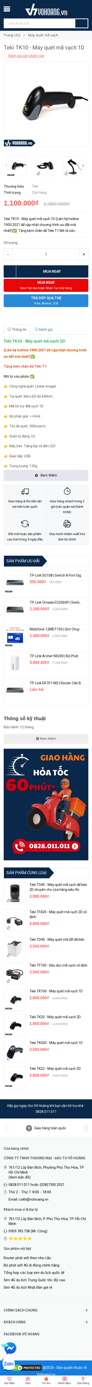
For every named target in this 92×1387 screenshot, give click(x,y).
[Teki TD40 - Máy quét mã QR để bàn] (15, 948)
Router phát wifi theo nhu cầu (27, 1258)
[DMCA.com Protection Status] (23, 1368)
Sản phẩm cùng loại (26, 872)
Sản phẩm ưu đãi (23, 561)
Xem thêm (47, 739)
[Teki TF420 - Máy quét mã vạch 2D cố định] (15, 921)
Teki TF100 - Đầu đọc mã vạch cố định (58, 965)
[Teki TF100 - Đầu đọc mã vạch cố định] (15, 974)
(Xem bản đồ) (20, 1177)
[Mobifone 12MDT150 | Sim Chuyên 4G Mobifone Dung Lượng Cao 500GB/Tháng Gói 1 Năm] (15, 636)
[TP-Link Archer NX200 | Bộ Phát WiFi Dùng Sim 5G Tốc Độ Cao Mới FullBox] (15, 663)
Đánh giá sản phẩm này (26, 56)
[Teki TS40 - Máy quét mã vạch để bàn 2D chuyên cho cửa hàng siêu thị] (15, 893)
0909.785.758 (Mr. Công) (28, 1231)
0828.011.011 (46, 1112)
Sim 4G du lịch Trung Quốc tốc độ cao (34, 1280)
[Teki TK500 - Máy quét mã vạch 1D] (15, 1051)
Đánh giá (45, 329)
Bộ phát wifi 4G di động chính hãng (31, 1265)
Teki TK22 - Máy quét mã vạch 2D (55, 1069)
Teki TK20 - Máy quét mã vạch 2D (55, 1017)
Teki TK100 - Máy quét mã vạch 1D (56, 991)
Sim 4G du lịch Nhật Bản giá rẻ (28, 1287)
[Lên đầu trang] (78, 1357)
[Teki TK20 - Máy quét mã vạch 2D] (15, 1025)
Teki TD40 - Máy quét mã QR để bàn (56, 939)
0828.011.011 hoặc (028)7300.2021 (37, 1184)
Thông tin (18, 329)
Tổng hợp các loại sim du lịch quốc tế (34, 1272)
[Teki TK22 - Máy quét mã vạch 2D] (15, 1077)
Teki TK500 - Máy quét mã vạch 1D (56, 1043)
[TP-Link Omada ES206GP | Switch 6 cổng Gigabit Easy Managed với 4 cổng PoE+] (15, 609)
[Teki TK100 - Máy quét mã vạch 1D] (15, 1000)
